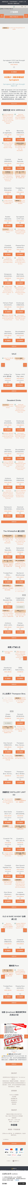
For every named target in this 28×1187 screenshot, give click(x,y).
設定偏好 (4, 1183)
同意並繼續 (22, 1183)
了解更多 (16, 1180)
